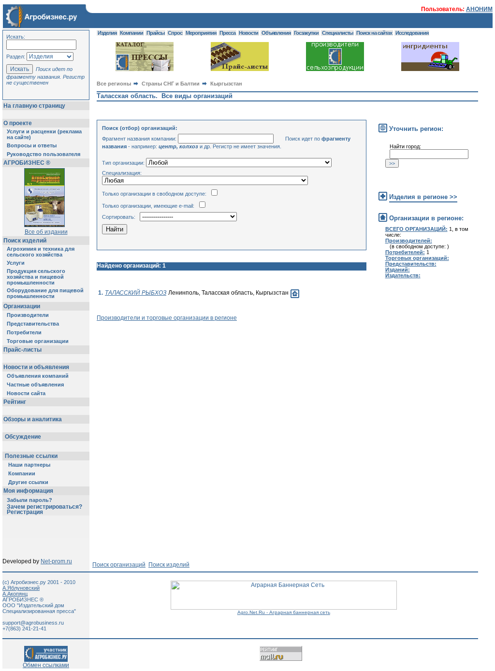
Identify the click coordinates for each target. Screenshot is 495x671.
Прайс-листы (22, 349)
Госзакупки (306, 33)
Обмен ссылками (46, 665)
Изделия (107, 33)
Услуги (16, 263)
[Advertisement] (273, 343)
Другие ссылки (28, 482)
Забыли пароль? (29, 500)
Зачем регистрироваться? (44, 506)
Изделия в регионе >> (423, 196)
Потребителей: (405, 252)
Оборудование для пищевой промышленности (45, 293)
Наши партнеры (29, 465)
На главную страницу (34, 105)
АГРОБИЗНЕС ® (26, 162)
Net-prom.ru (56, 561)
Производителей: (408, 240)
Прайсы (155, 33)
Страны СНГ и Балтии (171, 83)
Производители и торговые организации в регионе (167, 317)
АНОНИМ (479, 9)
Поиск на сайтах (374, 33)
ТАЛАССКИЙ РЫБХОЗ (135, 292)
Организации (21, 306)
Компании (22, 473)
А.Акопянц (15, 594)
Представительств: (411, 264)
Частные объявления (35, 384)
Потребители (24, 332)
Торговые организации (38, 341)
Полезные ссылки (31, 456)
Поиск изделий (24, 240)
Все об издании (46, 231)
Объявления (276, 33)
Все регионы (114, 83)
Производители (28, 315)
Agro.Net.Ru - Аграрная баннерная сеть (283, 612)
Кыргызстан (226, 83)
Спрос (175, 33)
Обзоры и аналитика (32, 419)
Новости (248, 33)
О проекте (17, 123)
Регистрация (25, 512)
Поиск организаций (119, 564)
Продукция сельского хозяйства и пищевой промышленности (36, 277)
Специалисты (337, 33)
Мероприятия (201, 33)
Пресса (227, 33)
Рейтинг (14, 402)
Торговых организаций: (417, 258)
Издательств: (403, 275)
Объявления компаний (38, 376)
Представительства (33, 324)
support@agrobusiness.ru (33, 623)
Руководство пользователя (43, 154)
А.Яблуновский (21, 588)
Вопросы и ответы (32, 145)
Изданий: (397, 269)
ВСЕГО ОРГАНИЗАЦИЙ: (416, 229)
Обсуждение (23, 436)
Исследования (411, 33)
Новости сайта (26, 393)
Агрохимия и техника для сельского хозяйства (40, 251)
